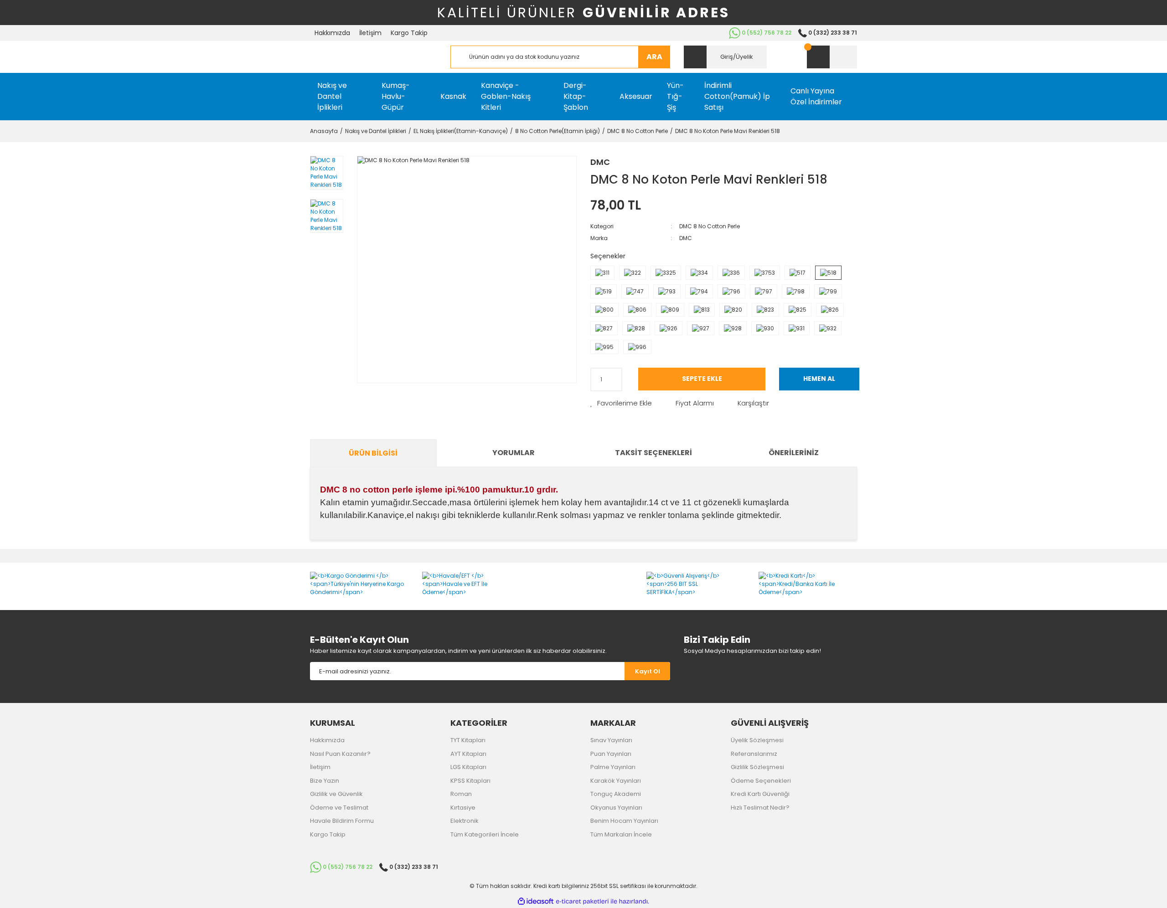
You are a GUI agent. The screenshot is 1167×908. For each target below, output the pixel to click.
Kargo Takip (409, 32)
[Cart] (832, 57)
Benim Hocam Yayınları (624, 820)
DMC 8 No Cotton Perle (709, 226)
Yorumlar (513, 452)
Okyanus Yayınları (616, 807)
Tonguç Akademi (615, 794)
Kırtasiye (462, 807)
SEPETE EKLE (702, 378)
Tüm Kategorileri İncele (484, 834)
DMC (600, 162)
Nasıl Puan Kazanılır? (340, 753)
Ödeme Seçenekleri (761, 780)
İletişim (370, 32)
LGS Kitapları (468, 767)
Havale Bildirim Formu (342, 820)
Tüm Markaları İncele (621, 834)
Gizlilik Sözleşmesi (757, 767)
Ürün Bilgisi (373, 453)
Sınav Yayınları (611, 740)
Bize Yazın (324, 780)
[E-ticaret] (582, 902)
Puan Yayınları (610, 753)
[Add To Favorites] (621, 403)
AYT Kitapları (468, 753)
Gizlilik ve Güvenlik (336, 794)
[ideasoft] (535, 902)
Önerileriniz (794, 452)
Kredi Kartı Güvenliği (760, 794)
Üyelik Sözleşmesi (757, 740)
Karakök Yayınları (615, 780)
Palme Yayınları (612, 767)
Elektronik (464, 820)
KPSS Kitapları (470, 780)
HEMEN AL (819, 378)
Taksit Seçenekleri (653, 452)
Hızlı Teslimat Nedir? (760, 807)
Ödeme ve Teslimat (339, 807)
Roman (461, 794)
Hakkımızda (332, 32)
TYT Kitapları (467, 740)
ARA (654, 56)
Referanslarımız (754, 753)
